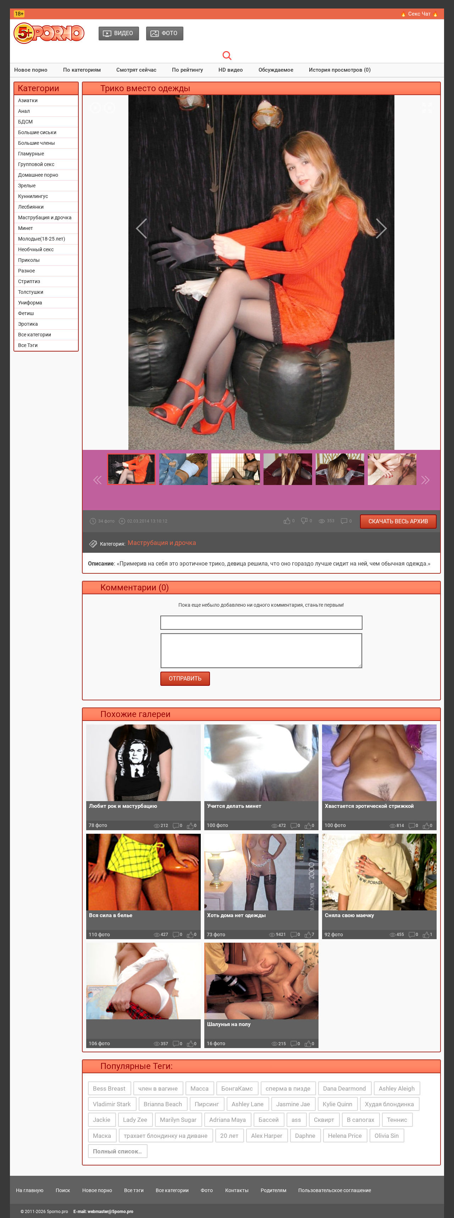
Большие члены (36, 143)
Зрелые (26, 185)
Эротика (28, 324)
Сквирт (324, 1119)
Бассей (269, 1119)
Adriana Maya (227, 1119)
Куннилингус (33, 196)
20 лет (229, 1135)
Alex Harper (266, 1135)
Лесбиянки (31, 207)
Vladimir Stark (112, 1104)
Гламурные (31, 153)
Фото (207, 1190)
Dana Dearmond (344, 1088)
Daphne (305, 1135)
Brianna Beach (163, 1104)
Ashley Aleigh (397, 1088)
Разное (26, 271)
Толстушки (30, 292)
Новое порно (31, 70)
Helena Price (345, 1135)
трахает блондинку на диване (165, 1135)
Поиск (63, 1190)
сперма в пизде (288, 1088)
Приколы (29, 260)
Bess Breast (109, 1088)
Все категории (34, 334)
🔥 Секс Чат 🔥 (419, 14)
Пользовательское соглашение (334, 1190)
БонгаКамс (237, 1088)
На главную (29, 1190)
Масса (199, 1088)
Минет (25, 228)
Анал (24, 111)
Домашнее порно (38, 175)
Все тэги (134, 1190)
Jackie (101, 1119)
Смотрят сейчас (136, 70)
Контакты (237, 1190)
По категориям (82, 70)
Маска (102, 1135)
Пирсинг (207, 1104)
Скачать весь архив (398, 521)
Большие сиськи (37, 132)
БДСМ (25, 122)
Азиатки (28, 100)
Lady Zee (135, 1119)
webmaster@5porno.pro (110, 1211)
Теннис (397, 1119)
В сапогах (360, 1119)
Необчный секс (36, 249)
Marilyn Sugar (178, 1119)
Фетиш (26, 313)
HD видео (230, 70)
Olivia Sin (387, 1135)
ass (296, 1119)
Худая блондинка (389, 1104)
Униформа (30, 302)
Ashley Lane (248, 1104)
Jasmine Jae (293, 1104)
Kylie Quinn (337, 1104)
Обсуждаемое (276, 70)
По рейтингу (187, 70)
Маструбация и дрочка (45, 217)
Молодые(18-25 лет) (41, 239)
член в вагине (158, 1088)
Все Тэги (28, 345)
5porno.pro (57, 1211)
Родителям (273, 1190)
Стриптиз (29, 281)
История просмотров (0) (340, 70)
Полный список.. (117, 1151)
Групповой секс (36, 164)
